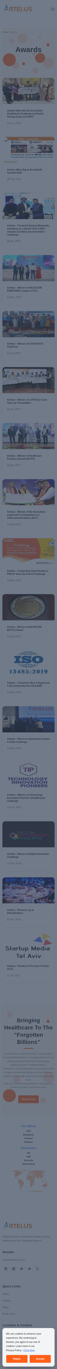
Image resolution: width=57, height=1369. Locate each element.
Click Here (29, 1350)
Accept (40, 1359)
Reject (17, 1359)
